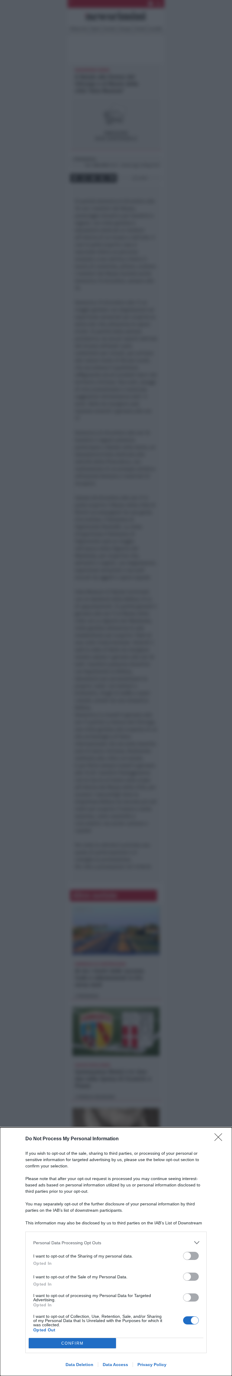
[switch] (191, 1256)
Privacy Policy (151, 1364)
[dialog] (116, 1251)
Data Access (115, 1364)
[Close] (220, 1139)
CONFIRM (72, 1343)
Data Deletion (79, 1364)
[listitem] (116, 1242)
